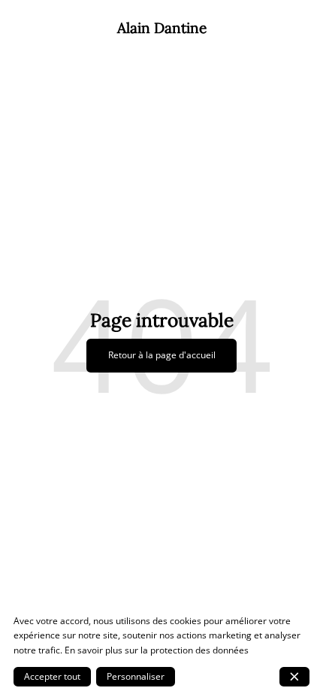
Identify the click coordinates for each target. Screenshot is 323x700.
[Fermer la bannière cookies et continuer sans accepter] (294, 676)
